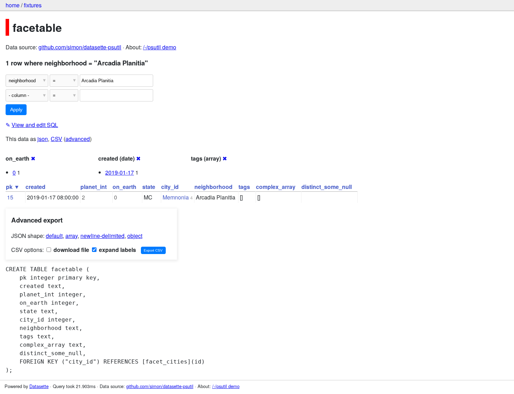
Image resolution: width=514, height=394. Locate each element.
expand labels (117, 250)
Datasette (39, 386)
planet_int (93, 187)
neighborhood (213, 187)
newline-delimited (102, 236)
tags (244, 187)
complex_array (275, 187)
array (71, 236)
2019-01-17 (119, 172)
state (148, 187)
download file (70, 250)
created (35, 187)
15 (10, 197)
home (13, 5)
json (42, 139)
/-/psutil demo (159, 47)
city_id (170, 187)
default (54, 236)
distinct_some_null (326, 187)
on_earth (124, 187)
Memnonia (176, 197)
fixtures (33, 5)
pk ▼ (13, 187)
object (134, 236)
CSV (56, 139)
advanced (77, 139)
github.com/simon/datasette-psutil (79, 47)
